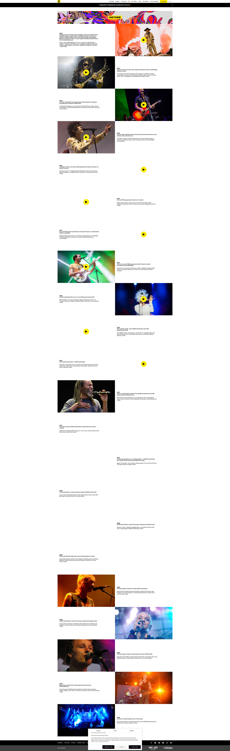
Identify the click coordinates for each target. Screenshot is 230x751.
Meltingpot (146, 1)
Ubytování (134, 1)
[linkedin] (163, 742)
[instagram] (155, 742)
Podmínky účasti (81, 742)
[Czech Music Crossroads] (168, 748)
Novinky (117, 1)
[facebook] (151, 742)
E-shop (139, 1)
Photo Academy (154, 1)
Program (111, 1)
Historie (73, 742)
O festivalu (124, 1)
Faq (129, 1)
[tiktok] (167, 742)
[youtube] (159, 742)
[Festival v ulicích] (153, 748)
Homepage (60, 742)
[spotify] (171, 742)
